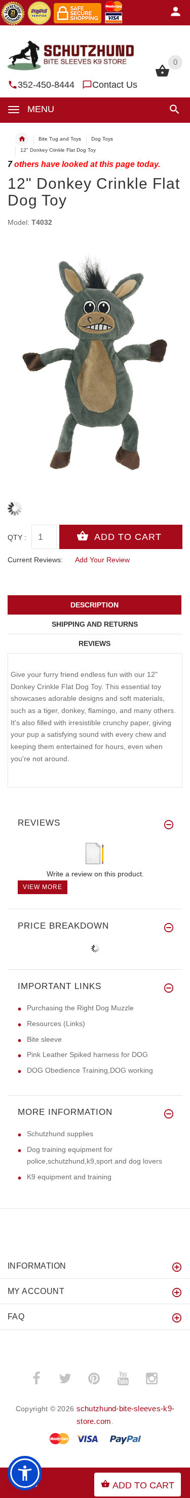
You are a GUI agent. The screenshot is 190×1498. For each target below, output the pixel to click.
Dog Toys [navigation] (102, 139)
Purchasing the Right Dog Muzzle (80, 1008)
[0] (162, 76)
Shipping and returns (95, 624)
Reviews (94, 643)
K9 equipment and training (69, 1177)
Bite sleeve (44, 1039)
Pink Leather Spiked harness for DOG (87, 1054)
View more (42, 887)
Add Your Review (102, 560)
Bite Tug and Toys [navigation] (60, 139)
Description (94, 605)
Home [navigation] (21, 139)
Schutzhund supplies (60, 1134)
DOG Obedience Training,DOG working (90, 1070)
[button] (172, 109)
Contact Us (114, 85)
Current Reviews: (35, 560)
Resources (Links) (56, 1023)
